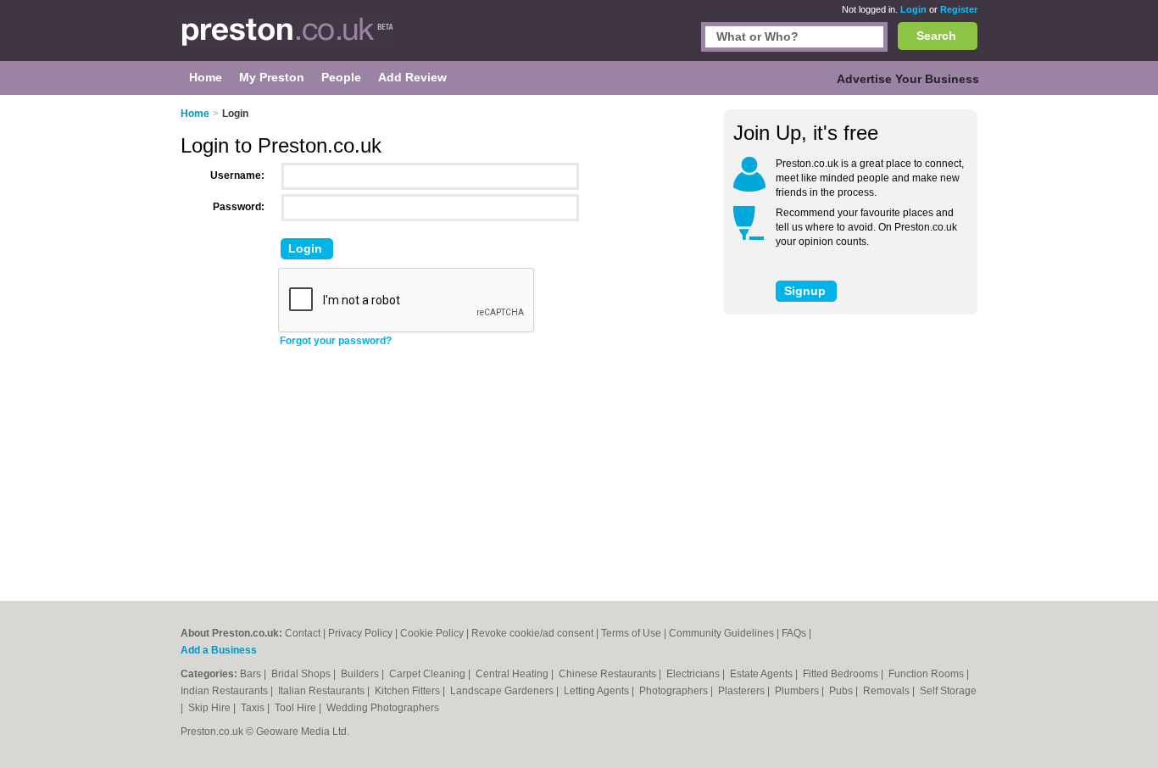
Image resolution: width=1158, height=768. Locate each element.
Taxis (254, 708)
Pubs (842, 691)
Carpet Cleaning (428, 674)
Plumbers (798, 691)
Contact (302, 633)
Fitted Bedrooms (842, 674)
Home (195, 114)
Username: (237, 175)
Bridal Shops (302, 674)
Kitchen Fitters (409, 691)
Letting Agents (598, 691)
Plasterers (742, 691)
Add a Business (219, 650)
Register (958, 9)
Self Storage (948, 691)
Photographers (674, 691)
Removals (887, 691)
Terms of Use (631, 633)
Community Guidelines (721, 633)
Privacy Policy (360, 633)
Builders (361, 674)
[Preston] (287, 39)
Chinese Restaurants (609, 674)
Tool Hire (297, 708)
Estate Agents (762, 674)
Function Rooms (927, 674)
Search (936, 35)
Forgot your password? (336, 341)
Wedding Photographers (382, 708)
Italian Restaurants (322, 691)
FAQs (794, 633)
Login (913, 9)
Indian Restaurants (225, 691)
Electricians (694, 674)
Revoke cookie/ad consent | (536, 633)
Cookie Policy (432, 633)
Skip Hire (210, 708)
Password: (238, 207)
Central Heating (513, 674)
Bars (252, 674)
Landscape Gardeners (503, 691)
